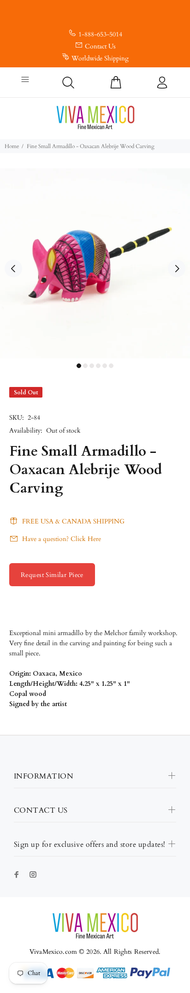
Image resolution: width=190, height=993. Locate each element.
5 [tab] (104, 365)
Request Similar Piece (52, 575)
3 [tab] (91, 365)
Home (12, 146)
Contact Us (100, 46)
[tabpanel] (95, 263)
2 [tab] (85, 365)
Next (176, 268)
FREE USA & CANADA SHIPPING (73, 521)
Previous (13, 268)
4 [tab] (98, 365)
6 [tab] (111, 365)
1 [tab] (79, 365)
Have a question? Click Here (61, 539)
